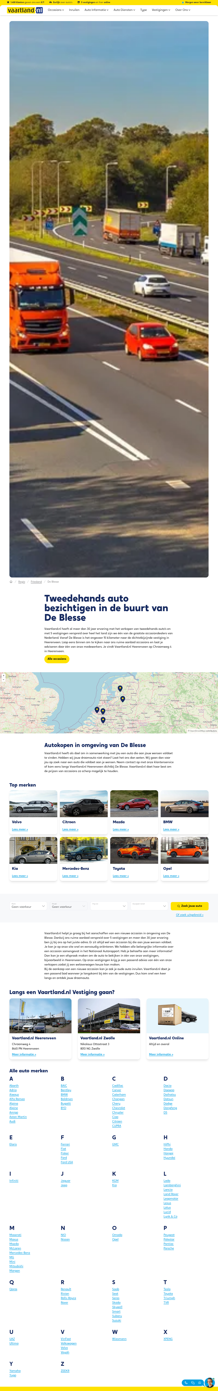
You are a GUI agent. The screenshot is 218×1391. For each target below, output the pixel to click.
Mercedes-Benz (19, 1253)
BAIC (64, 1085)
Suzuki (116, 1320)
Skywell (117, 1307)
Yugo (12, 1375)
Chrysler (118, 1112)
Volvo (64, 1348)
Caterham (119, 1094)
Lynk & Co (170, 1216)
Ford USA (67, 1162)
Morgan (14, 1270)
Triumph (169, 1298)
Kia (114, 1185)
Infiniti (13, 1181)
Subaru (117, 1316)
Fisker (65, 1153)
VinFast (66, 1339)
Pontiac (169, 1244)
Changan (118, 1099)
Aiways (14, 1094)
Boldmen (67, 1099)
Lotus (167, 1207)
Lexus (167, 1203)
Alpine (13, 1108)
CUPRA (116, 1126)
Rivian (65, 1293)
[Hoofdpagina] (11, 582)
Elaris (13, 1144)
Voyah (65, 1352)
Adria (13, 1090)
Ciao (115, 1117)
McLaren (15, 1248)
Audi (12, 1121)
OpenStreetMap (197, 731)
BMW (64, 1094)
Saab (115, 1289)
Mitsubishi (16, 1266)
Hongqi (168, 1153)
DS (165, 1112)
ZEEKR (65, 1371)
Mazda (14, 1244)
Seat (115, 1293)
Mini (12, 1262)
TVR (166, 1302)
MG (11, 1257)
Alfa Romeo (17, 1099)
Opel (115, 1239)
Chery (116, 1103)
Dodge (168, 1103)
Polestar (169, 1239)
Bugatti (66, 1103)
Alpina (13, 1103)
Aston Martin (18, 1117)
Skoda (116, 1302)
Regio (21, 582)
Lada (167, 1181)
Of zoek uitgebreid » (189, 915)
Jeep (64, 1185)
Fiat (63, 1149)
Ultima (14, 1343)
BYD (63, 1108)
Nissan (65, 1239)
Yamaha (15, 1371)
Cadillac (117, 1085)
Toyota (168, 1293)
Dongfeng (170, 1108)
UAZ (12, 1339)
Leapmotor (171, 1198)
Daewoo (169, 1090)
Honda (168, 1149)
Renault (66, 1289)
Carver (116, 1090)
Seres (115, 1298)
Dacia (167, 1085)
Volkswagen (69, 1343)
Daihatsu (170, 1094)
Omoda (117, 1235)
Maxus (13, 1239)
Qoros (13, 1289)
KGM (115, 1181)
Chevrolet (118, 1108)
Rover (64, 1302)
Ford (64, 1158)
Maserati (15, 1235)
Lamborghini (172, 1185)
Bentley (66, 1090)
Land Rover (171, 1194)
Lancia (168, 1189)
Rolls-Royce (68, 1298)
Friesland (36, 582)
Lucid (167, 1212)
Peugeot (169, 1235)
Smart (116, 1311)
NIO (63, 1235)
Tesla (167, 1289)
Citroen (117, 1121)
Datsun (168, 1099)
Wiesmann (119, 1339)
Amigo (13, 1112)
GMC (115, 1144)
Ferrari (65, 1144)
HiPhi (167, 1144)
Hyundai (169, 1158)
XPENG (168, 1339)
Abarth (14, 1085)
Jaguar (65, 1181)
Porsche (169, 1248)
